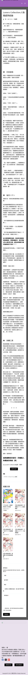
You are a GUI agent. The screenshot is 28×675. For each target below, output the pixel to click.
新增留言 (6, 595)
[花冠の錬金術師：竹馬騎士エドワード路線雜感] (20, 520)
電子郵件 (6, 580)
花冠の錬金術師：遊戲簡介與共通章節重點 (8, 555)
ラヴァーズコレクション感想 (10, 476)
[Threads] (6, 660)
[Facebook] (3, 660)
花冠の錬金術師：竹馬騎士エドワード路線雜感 (20, 531)
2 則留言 (5, 510)
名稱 (5, 575)
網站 (5, 584)
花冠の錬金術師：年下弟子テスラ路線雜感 (8, 531)
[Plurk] (9, 660)
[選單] (25, 3)
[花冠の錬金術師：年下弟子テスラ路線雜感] (8, 520)
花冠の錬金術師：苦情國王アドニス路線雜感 (20, 506)
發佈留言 (6, 614)
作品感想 (15, 19)
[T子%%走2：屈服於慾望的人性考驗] (8, 496)
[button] (14, 469)
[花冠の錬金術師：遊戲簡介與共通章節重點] (8, 544)
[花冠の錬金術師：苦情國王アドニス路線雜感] (20, 496)
